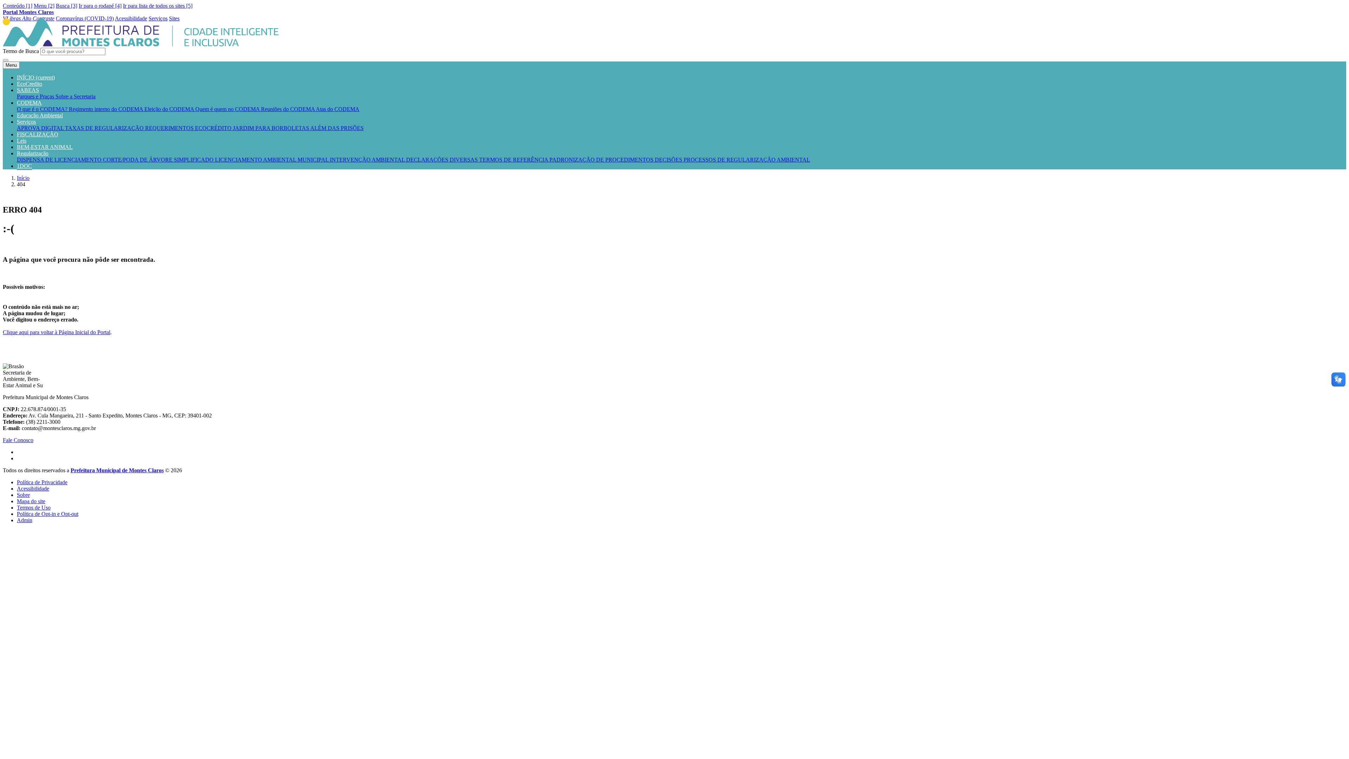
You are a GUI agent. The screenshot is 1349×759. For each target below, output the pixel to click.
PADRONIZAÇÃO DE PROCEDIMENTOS (602, 160)
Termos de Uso (34, 508)
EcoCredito (29, 84)
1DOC (24, 166)
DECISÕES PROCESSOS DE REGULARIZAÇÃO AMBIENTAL (732, 160)
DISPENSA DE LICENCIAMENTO (60, 160)
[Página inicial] (141, 44)
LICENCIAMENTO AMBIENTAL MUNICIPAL (272, 160)
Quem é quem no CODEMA (228, 109)
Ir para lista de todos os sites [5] (158, 6)
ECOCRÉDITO (214, 128)
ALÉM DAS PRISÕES (337, 128)
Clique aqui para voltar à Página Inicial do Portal (56, 332)
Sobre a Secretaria (76, 96)
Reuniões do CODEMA (288, 109)
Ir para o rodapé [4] (100, 6)
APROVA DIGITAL (41, 128)
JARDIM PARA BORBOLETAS (271, 128)
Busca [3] (66, 6)
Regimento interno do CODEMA (106, 109)
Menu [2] (44, 6)
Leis (21, 141)
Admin (24, 520)
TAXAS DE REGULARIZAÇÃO (105, 128)
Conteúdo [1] (17, 6)
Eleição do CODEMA (169, 109)
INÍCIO (36, 77)
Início (23, 178)
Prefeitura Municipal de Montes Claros (117, 470)
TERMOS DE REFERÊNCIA (514, 160)
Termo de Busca (21, 51)
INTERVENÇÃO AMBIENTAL (368, 160)
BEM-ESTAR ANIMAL (45, 147)
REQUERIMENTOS (170, 128)
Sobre (23, 495)
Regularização (32, 153)
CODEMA (29, 103)
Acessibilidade (33, 489)
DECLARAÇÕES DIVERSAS (442, 160)
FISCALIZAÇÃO (37, 134)
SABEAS (28, 90)
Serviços (26, 122)
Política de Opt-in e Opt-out (47, 514)
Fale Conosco (18, 440)
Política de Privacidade (42, 482)
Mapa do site (31, 501)
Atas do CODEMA (337, 109)
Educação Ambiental (40, 115)
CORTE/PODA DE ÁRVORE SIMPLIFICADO (159, 160)
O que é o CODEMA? (43, 109)
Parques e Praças (36, 96)
